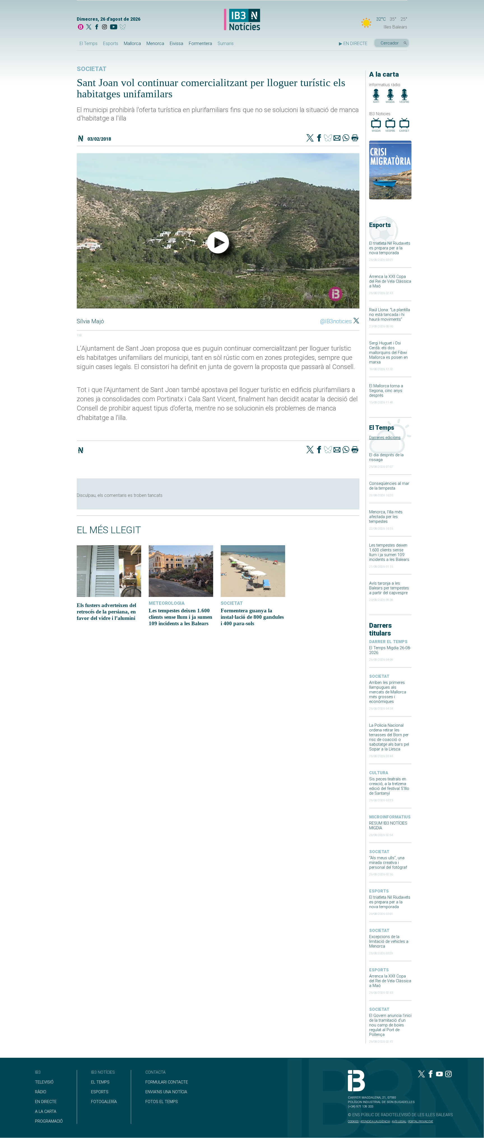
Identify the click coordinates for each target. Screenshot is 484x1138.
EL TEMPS (100, 1082)
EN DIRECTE (46, 1101)
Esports (110, 43)
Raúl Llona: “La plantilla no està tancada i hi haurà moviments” (389, 315)
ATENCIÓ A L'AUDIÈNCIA (375, 1121)
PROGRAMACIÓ (49, 1121)
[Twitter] (310, 138)
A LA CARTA (45, 1111)
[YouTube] (113, 27)
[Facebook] (96, 27)
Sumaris (226, 43)
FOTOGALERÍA (104, 1101)
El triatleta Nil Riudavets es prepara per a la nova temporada (389, 248)
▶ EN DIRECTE (353, 43)
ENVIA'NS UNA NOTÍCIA (166, 1092)
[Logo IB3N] (242, 20)
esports (379, 891)
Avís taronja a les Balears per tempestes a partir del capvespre (389, 588)
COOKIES (353, 1121)
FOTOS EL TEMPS (161, 1101)
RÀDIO (40, 1092)
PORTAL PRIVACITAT (420, 1121)
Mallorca (132, 43)
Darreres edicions (385, 437)
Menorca (155, 43)
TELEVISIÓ (44, 1082)
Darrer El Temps (388, 641)
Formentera (200, 43)
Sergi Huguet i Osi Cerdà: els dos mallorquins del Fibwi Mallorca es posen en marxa (388, 353)
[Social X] (89, 27)
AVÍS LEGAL (399, 1121)
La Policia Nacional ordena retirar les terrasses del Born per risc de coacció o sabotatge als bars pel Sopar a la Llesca (389, 737)
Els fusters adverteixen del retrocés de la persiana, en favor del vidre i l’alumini (106, 611)
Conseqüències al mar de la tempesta (389, 486)
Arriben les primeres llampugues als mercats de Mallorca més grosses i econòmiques (387, 692)
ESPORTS (99, 1092)
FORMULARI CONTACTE (166, 1082)
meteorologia (167, 603)
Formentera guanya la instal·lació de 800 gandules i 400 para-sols (252, 617)
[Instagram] (104, 27)
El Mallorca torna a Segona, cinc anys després (386, 391)
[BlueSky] (123, 27)
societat (379, 676)
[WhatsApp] (346, 138)
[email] (337, 138)
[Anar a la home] (80, 27)
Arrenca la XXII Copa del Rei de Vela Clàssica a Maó (390, 281)
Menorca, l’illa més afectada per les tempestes (385, 517)
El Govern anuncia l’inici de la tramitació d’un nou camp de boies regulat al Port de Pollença (390, 1025)
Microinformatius (390, 817)
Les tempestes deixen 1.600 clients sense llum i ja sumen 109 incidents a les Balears (389, 552)
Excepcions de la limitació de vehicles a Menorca (388, 941)
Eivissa (176, 43)
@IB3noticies (336, 321)
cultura (378, 773)
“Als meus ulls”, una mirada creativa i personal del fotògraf (388, 863)
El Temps (88, 43)
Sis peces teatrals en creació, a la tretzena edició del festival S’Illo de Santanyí (389, 786)
